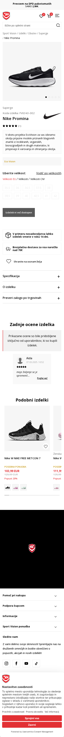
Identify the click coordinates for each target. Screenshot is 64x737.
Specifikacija (11, 276)
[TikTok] (36, 663)
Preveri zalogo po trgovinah (22, 298)
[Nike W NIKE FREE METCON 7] (27, 428)
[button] (32, 25)
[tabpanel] (32, 71)
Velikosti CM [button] (37, 179)
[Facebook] (16, 663)
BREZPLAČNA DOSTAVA (36, 3)
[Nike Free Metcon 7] (23, 487)
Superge (43, 33)
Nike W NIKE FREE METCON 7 (22, 458)
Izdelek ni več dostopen (19, 212)
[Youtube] (26, 663)
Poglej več (42, 378)
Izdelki (22, 33)
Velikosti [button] (23, 179)
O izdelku (9, 287)
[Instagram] (6, 663)
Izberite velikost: (14, 173)
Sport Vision (9, 33)
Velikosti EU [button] (9, 179)
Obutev (32, 33)
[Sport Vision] (6, 15)
